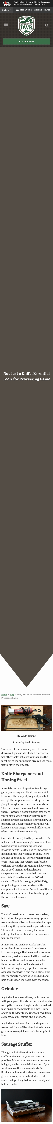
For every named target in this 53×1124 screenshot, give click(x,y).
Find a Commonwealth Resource (35, 10)
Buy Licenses (26, 41)
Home (4, 694)
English (6, 10)
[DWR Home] (26, 26)
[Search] (47, 26)
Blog (12, 694)
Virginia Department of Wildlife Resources (32, 2)
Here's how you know (35, 4)
